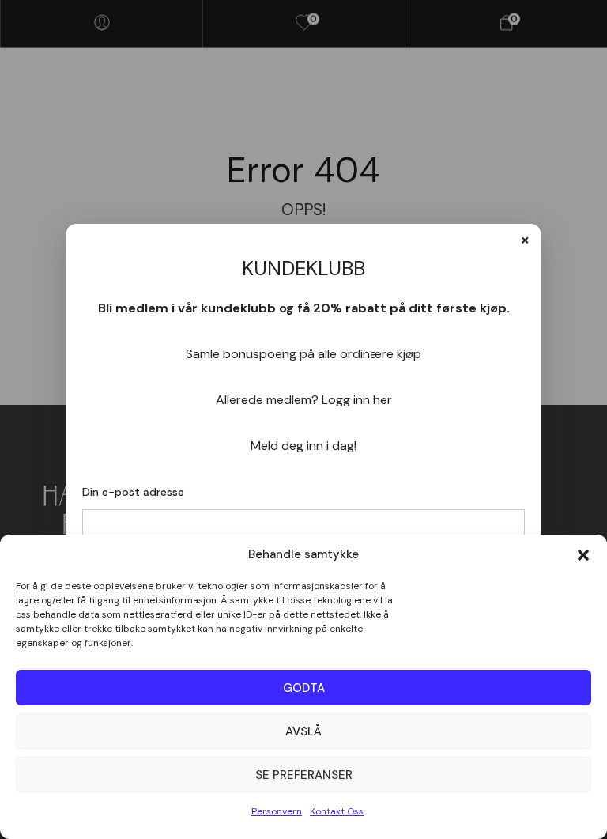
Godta (304, 688)
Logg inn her (357, 399)
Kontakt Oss (337, 811)
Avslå (303, 731)
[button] (583, 555)
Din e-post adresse (133, 492)
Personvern (276, 811)
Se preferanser (304, 775)
